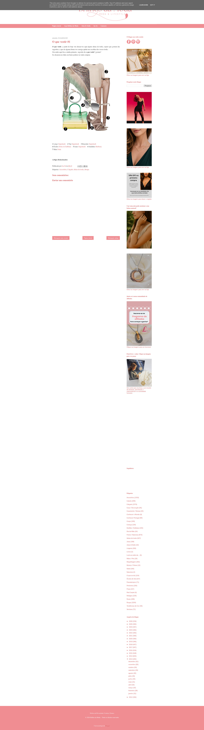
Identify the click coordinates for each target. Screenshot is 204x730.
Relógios (129, 596)
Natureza (130, 572)
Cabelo (129, 501)
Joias (128, 541)
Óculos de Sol (131, 579)
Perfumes (130, 585)
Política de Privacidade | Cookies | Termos (102, 713)
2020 (131, 639)
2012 (131, 697)
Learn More (143, 5)
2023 (131, 630)
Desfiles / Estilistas (133, 528)
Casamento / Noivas (133, 511)
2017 (131, 647)
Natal (128, 568)
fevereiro (131, 690)
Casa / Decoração (133, 508)
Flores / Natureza (132, 535)
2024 (131, 627)
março (130, 687)
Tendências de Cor (133, 606)
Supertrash (61, 144)
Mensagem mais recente (61, 238)
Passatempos (131, 582)
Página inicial (56, 26)
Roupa (87, 169)
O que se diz (131, 575)
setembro (131, 670)
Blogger (107, 726)
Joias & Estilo (85, 26)
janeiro (130, 693)
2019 (131, 641)
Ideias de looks (79, 169)
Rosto (129, 599)
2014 (131, 656)
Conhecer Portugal (133, 518)
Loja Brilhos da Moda (71, 26)
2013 (131, 659)
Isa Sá (95, 26)
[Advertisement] (139, 430)
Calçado (70, 169)
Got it (152, 5)
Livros (129, 552)
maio (130, 682)
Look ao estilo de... (133, 555)
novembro (132, 664)
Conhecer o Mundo (133, 514)
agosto (130, 673)
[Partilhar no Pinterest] (87, 166)
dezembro (132, 661)
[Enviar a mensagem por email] (78, 166)
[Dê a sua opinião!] (80, 166)
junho (130, 679)
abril (130, 685)
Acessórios (63, 169)
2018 (131, 644)
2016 (131, 650)
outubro (131, 667)
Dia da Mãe (130, 531)
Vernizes (129, 609)
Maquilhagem (131, 562)
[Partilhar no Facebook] (85, 166)
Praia (128, 589)
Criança (129, 525)
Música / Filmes (132, 565)
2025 (131, 624)
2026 (131, 621)
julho (130, 676)
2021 (131, 636)
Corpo (129, 521)
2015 (131, 653)
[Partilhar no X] (82, 166)
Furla (59, 149)
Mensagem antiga (113, 238)
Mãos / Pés (130, 558)
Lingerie (129, 548)
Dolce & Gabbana (65, 146)
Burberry (99, 146)
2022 (131, 633)
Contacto (103, 26)
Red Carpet (130, 592)
